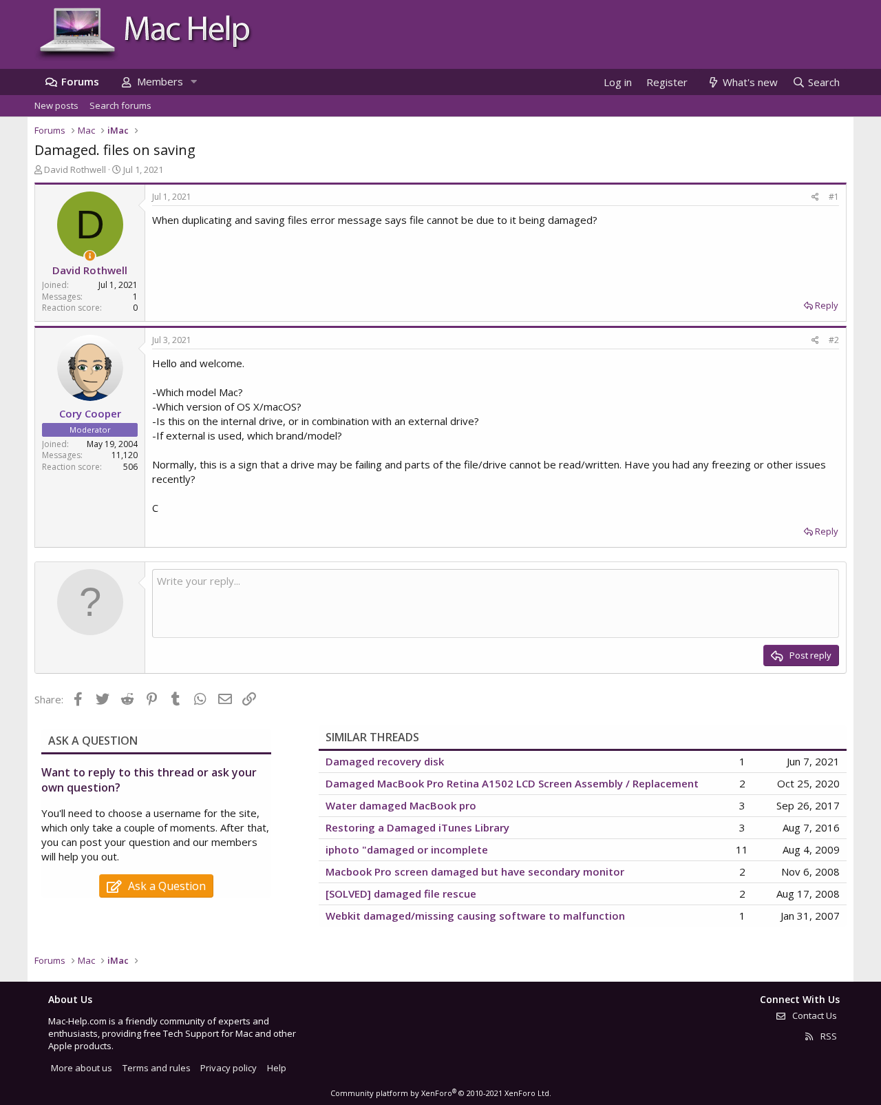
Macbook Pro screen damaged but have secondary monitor (475, 871)
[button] (193, 81)
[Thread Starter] (89, 256)
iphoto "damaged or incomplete (407, 849)
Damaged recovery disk (385, 761)
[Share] (815, 197)
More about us (81, 1068)
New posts (56, 105)
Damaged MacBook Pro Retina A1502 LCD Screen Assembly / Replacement (512, 783)
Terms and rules (157, 1068)
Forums (80, 81)
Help (276, 1068)
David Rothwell (75, 169)
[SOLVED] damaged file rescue (401, 893)
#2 (834, 340)
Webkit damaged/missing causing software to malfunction (475, 915)
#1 (834, 197)
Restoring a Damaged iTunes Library (417, 827)
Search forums (120, 105)
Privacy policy (228, 1068)
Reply (826, 305)
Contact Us (813, 1015)
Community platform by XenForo (440, 1093)
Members (160, 81)
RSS (827, 1036)
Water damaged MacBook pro (401, 805)
